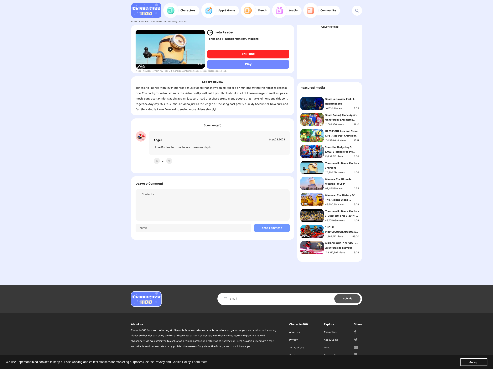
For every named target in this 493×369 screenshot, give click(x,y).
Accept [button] (474, 362)
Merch (327, 347)
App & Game (331, 340)
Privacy (293, 340)
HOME (134, 22)
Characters (330, 332)
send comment (272, 228)
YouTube (143, 22)
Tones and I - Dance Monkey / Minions (168, 22)
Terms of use (296, 347)
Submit (347, 298)
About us (294, 332)
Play (248, 64)
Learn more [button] (200, 362)
